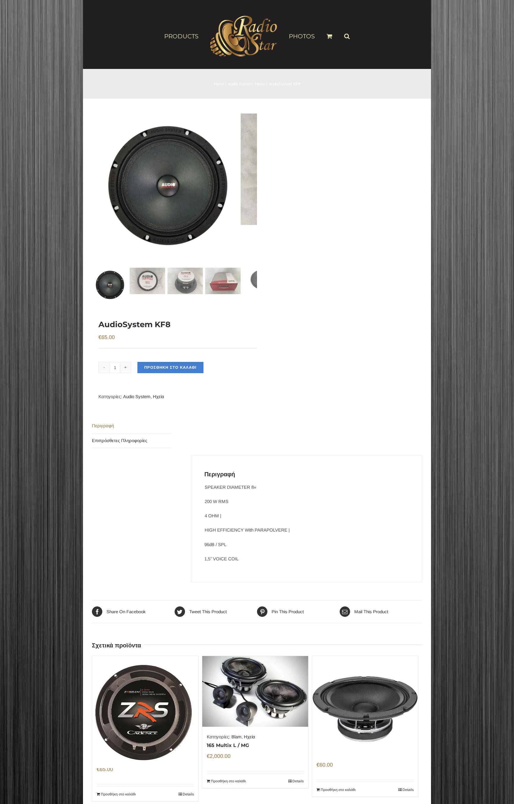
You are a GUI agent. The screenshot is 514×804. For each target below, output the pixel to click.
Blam (236, 736)
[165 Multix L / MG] (255, 691)
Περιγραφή (103, 425)
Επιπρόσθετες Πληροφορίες (119, 440)
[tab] (131, 426)
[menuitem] (194, 35)
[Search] (337, 33)
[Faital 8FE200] (365, 695)
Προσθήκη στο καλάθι (170, 367)
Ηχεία (158, 396)
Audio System (137, 396)
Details (188, 794)
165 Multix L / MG (228, 745)
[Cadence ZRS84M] (145, 698)
